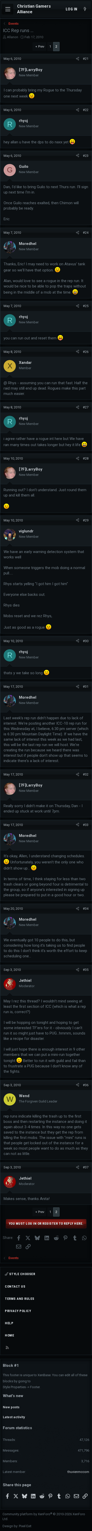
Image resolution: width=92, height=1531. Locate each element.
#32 (85, 774)
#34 (85, 909)
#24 (85, 233)
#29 (85, 520)
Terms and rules (19, 1299)
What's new (13, 1396)
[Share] (77, 59)
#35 (85, 970)
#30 (85, 641)
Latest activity (14, 1417)
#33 (85, 825)
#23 (85, 156)
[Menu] (7, 9)
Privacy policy (18, 1311)
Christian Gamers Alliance (34, 9)
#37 (85, 1167)
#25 (85, 306)
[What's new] (85, 9)
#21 (85, 59)
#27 (85, 407)
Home (9, 1335)
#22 (85, 110)
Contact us (15, 1286)
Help (9, 1323)
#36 (85, 1085)
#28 (85, 458)
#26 (85, 352)
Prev (41, 46)
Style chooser (21, 1274)
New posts (11, 1407)
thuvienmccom (78, 1472)
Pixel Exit (25, 1526)
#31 (85, 686)
